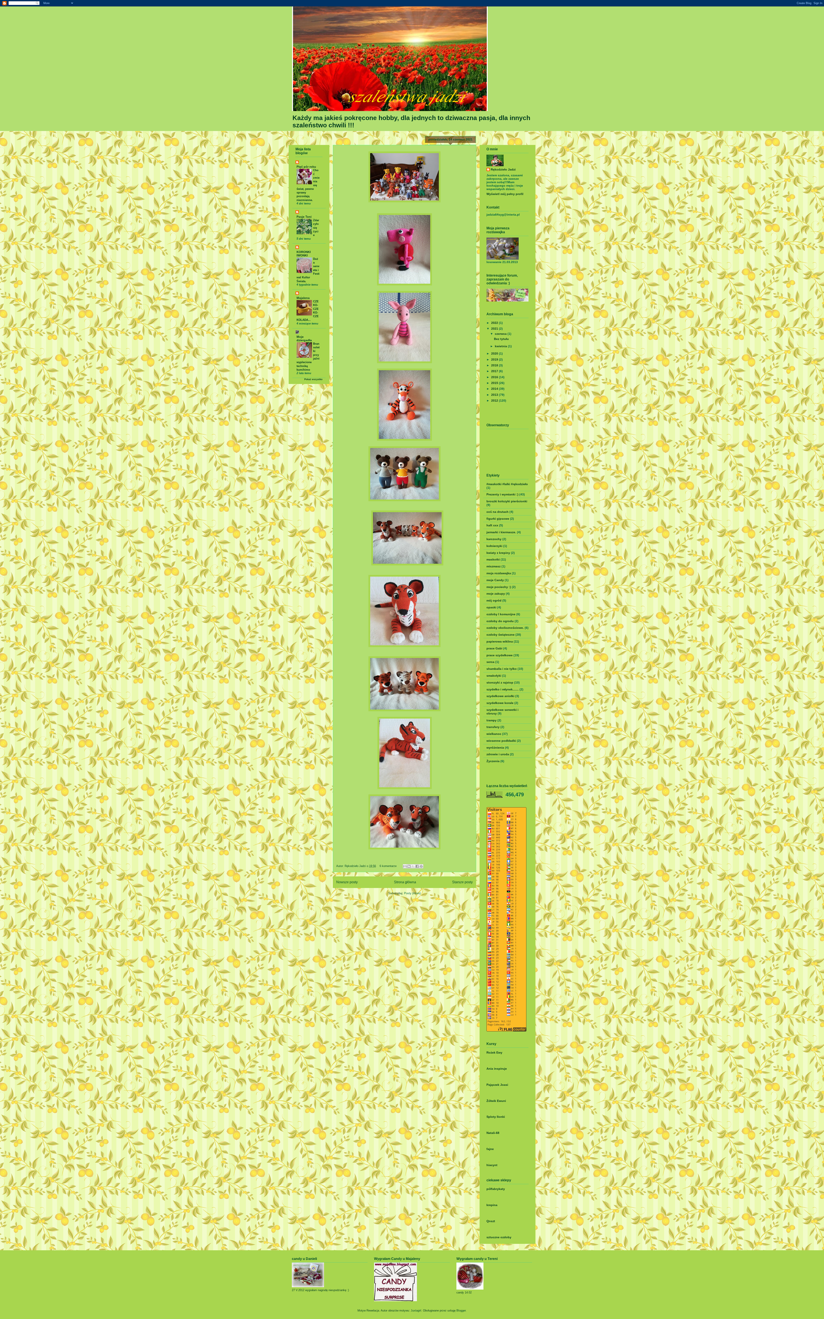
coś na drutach (497, 511)
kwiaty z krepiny (498, 552)
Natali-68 (492, 1133)
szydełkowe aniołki (500, 696)
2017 (495, 371)
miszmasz (493, 566)
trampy (491, 720)
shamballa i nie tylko (501, 668)
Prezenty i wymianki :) (502, 494)
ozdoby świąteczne (500, 634)
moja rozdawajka (498, 573)
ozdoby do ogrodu (500, 621)
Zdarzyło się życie (316, 228)
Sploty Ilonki (495, 1116)
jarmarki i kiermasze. (501, 532)
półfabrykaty (495, 1189)
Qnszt (490, 1221)
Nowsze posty (347, 882)
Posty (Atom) (412, 893)
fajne (490, 1149)
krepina (491, 1205)
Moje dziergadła (304, 338)
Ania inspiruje (496, 1068)
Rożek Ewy (494, 1052)
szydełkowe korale (499, 703)
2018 (495, 365)
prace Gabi (494, 648)
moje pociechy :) (498, 587)
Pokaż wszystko (313, 379)
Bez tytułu (501, 339)
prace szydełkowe (499, 655)
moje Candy (495, 580)
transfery (493, 727)
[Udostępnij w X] (413, 866)
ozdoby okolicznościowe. (505, 627)
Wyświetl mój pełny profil (504, 194)
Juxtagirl (416, 1310)
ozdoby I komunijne (500, 614)
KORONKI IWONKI (304, 253)
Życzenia (493, 761)
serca (490, 662)
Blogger (461, 1310)
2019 (495, 359)
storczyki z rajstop (499, 682)
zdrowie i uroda (497, 754)
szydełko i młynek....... (502, 689)
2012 (495, 400)
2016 (495, 377)
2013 (495, 394)
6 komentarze (388, 866)
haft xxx (492, 525)
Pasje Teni (304, 216)
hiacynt (491, 1165)
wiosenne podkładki (501, 740)
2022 (495, 322)
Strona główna (405, 882)
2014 (495, 388)
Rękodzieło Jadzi (356, 866)
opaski (491, 607)
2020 (495, 353)
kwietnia (501, 346)
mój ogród (493, 600)
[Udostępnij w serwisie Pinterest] (421, 866)
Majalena (303, 298)
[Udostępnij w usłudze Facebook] (417, 866)
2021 (495, 328)
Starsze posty (462, 882)
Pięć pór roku (306, 166)
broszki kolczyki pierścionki (506, 501)
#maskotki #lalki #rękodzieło (507, 484)
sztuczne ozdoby (498, 1237)
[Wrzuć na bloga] (409, 866)
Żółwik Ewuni (496, 1101)
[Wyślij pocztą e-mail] (405, 866)
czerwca (501, 333)
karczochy (493, 539)
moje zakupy (495, 593)
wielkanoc (493, 734)
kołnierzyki (494, 546)
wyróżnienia (495, 747)
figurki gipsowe (497, 518)
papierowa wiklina (499, 641)
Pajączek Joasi (497, 1084)
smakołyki (493, 675)
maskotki (493, 559)
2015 (495, 383)
